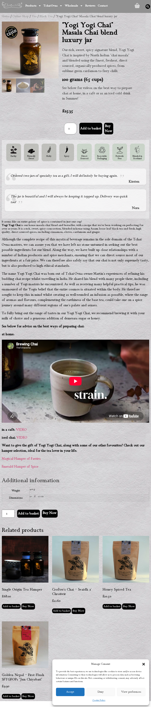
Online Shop (21, 16)
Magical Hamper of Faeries (21, 459)
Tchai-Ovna (51, 5)
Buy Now (50, 513)
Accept (70, 692)
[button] (143, 664)
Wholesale (71, 5)
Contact (103, 5)
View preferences (131, 692)
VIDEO (21, 430)
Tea (34, 16)
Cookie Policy (99, 700)
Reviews (90, 5)
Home (6, 16)
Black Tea (46, 16)
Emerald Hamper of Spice (20, 467)
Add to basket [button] (11, 606)
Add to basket (90, 128)
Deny (101, 692)
